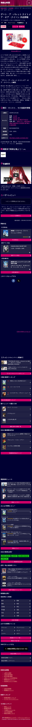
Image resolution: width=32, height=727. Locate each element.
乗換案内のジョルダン (11, 717)
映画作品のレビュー (9, 679)
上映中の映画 (7, 673)
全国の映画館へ (15, 620)
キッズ (18, 630)
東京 (2, 600)
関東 (18, 600)
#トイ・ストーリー (23, 555)
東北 (18, 606)
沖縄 (18, 615)
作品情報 (11, 8)
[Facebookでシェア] (13, 280)
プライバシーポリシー (24, 717)
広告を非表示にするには (23, 331)
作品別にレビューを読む (10, 681)
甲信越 (3, 609)
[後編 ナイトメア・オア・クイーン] (3, 154)
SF (2, 22)
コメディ (3, 633)
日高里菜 (21, 123)
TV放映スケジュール (9, 710)
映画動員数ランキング (10, 697)
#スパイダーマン (5, 555)
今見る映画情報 (8, 711)
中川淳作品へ (15, 239)
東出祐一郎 (16, 118)
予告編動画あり (20, 22)
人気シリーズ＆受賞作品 (10, 678)
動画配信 (21, 26)
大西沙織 (26, 121)
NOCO (26, 119)
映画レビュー (15, 548)
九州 (2, 615)
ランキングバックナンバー (11, 699)
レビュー (15, 26)
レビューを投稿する (15, 215)
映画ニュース (7, 706)
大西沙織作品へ (15, 272)
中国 (2, 612)
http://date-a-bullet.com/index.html (18, 138)
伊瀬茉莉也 (15, 123)
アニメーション (11, 22)
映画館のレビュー (9, 690)
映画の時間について (15, 653)
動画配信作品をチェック (15, 453)
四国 (18, 612)
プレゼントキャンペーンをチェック (15, 373)
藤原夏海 (13, 125)
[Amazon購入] (16, 51)
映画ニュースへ (15, 502)
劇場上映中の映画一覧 (15, 426)
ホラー (18, 633)
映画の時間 (4, 8)
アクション (4, 627)
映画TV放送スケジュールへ (15, 589)
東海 (18, 603)
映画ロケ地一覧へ (15, 640)
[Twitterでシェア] (18, 280)
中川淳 (15, 116)
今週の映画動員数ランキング (8, 400)
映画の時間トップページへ (8, 660)
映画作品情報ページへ (6, 657)
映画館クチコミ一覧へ (15, 637)
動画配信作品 (7, 708)
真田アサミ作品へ (15, 255)
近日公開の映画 (8, 676)
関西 (2, 603)
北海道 (3, 606)
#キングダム (4, 558)
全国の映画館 (7, 688)
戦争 (5, 22)
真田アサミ (20, 121)
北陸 (18, 609)
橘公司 (22, 119)
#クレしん (13, 555)
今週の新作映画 (8, 674)
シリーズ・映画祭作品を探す (15, 561)
